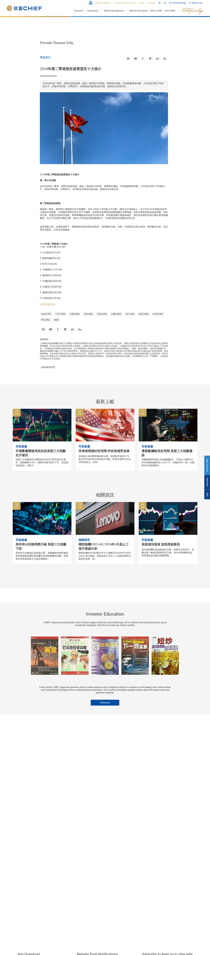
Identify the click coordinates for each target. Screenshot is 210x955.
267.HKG (129, 314)
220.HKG (88, 314)
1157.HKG (60, 314)
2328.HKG (102, 314)
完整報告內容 (47, 304)
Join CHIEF (170, 10)
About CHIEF (156, 10)
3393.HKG (143, 314)
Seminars (105, 702)
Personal (78, 10)
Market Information (138, 10)
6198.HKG (158, 314)
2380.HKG (116, 314)
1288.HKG (75, 314)
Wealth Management (114, 10)
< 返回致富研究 (47, 367)
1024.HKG (46, 314)
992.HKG (45, 319)
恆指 (56, 319)
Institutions (92, 10)
